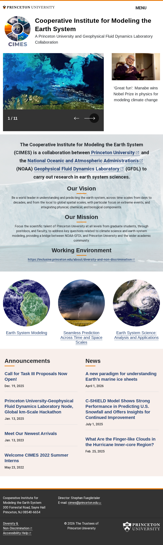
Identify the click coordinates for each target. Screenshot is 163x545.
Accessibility (15, 533)
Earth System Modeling (26, 333)
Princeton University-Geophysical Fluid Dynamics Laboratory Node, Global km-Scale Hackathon (39, 406)
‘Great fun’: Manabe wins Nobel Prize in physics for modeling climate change (136, 94)
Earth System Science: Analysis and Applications (136, 335)
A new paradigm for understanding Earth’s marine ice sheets (120, 376)
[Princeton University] (29, 7)
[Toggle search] (157, 7)
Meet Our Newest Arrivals (31, 433)
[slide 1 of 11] (53, 92)
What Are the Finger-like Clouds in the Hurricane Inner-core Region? (120, 442)
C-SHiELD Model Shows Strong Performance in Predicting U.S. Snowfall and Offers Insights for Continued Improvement (117, 409)
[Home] (19, 32)
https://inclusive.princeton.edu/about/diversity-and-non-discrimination (80, 259)
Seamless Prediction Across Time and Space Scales (81, 337)
